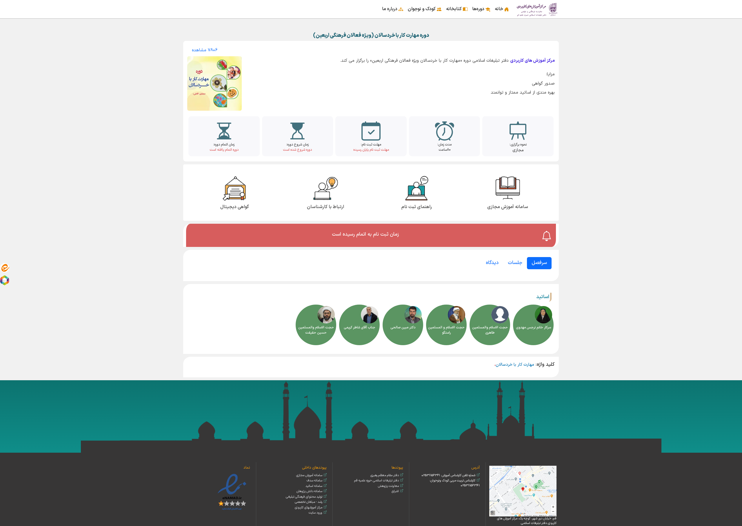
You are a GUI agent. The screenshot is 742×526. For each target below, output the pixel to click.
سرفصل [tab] (539, 263)
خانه (499, 9)
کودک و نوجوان (422, 9)
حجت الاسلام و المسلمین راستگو (446, 330)
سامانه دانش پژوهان (309, 491)
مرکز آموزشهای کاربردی (308, 507)
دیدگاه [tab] (492, 263)
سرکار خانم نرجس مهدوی (533, 327)
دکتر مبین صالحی (402, 327)
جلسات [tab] (515, 263)
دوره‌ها (478, 9)
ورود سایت (315, 512)
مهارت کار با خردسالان (515, 365)
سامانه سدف (314, 480)
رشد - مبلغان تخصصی (308, 502)
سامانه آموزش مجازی (309, 475)
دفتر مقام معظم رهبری (384, 475)
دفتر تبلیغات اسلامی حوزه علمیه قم (376, 480)
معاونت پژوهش (388, 486)
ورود (188, 5)
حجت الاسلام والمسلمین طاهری (490, 330)
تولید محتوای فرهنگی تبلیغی (304, 496)
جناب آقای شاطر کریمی (359, 327)
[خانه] (537, 9)
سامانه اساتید (313, 486)
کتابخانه (454, 9)
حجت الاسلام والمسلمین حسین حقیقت (316, 330)
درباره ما (389, 9)
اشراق (395, 491)
